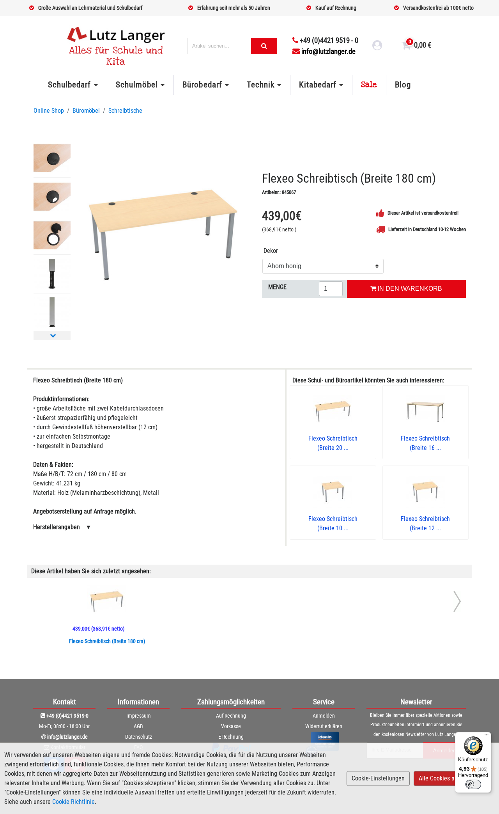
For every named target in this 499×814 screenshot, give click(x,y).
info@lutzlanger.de (328, 51)
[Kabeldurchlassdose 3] (52, 235)
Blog (403, 84)
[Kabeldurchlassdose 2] (52, 197)
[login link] (377, 46)
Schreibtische (125, 110)
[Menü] (486, 736)
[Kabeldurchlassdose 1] (52, 158)
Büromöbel (86, 110)
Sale (369, 85)
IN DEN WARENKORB (409, 288)
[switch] (473, 784)
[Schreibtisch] (163, 235)
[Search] (264, 46)
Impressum (138, 716)
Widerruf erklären (323, 726)
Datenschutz (138, 737)
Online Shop (49, 110)
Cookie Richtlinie (73, 801)
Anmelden (324, 716)
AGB (138, 726)
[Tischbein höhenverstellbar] (52, 274)
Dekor (271, 250)
